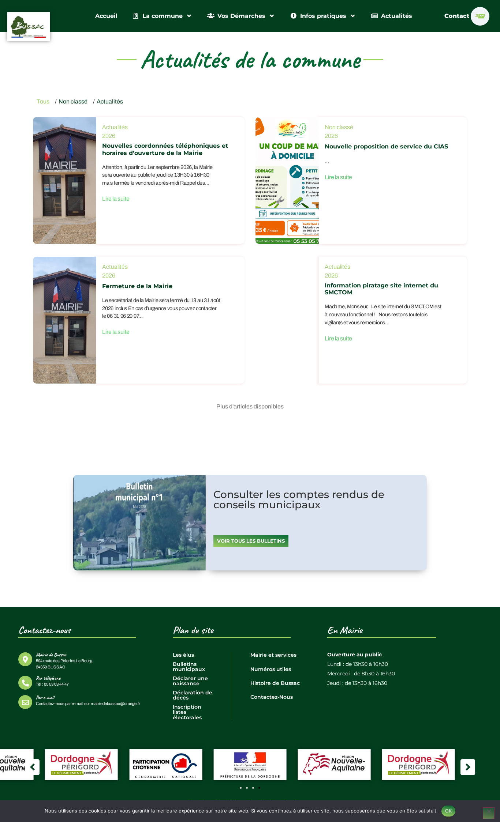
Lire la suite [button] (116, 199)
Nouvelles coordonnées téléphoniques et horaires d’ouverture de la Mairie (165, 149)
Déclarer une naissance (190, 681)
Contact (456, 15)
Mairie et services (273, 655)
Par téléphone (48, 678)
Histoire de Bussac (275, 683)
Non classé (73, 101)
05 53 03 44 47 (56, 684)
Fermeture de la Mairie (137, 286)
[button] (241, 788)
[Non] (489, 813)
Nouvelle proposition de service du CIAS (386, 146)
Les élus (183, 655)
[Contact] (480, 16)
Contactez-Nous (271, 697)
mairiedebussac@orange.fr (115, 703)
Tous (43, 101)
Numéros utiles (270, 669)
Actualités (110, 101)
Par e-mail (45, 697)
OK (448, 811)
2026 (108, 136)
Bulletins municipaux (189, 666)
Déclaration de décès (192, 695)
